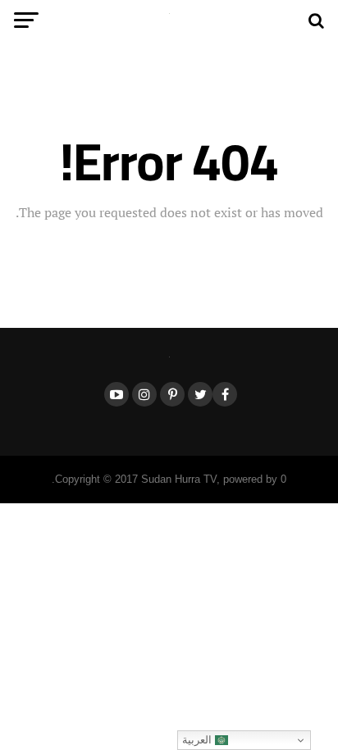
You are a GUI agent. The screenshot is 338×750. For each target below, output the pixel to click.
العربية (198, 740)
